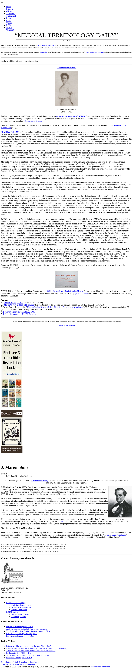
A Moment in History (66, 68)
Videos (9, 23)
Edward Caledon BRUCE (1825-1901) (19, 312)
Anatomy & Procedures (21, 607)
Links (8, 20)
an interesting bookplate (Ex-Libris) (70, 116)
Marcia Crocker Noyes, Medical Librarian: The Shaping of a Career (55, 307)
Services (9, 9)
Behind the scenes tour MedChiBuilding (19, 314)
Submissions (35, 662)
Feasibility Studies (18, 617)
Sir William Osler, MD (10, 132)
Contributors (6, 662)
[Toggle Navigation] (2, 2)
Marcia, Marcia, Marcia (13, 302)
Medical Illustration (19, 610)
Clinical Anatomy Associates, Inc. (47, 45)
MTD (8, 25)
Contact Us (10, 30)
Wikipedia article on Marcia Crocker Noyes (65, 291)
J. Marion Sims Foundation (115, 535)
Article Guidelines (20, 662)
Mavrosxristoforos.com (100, 667)
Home (8, 6)
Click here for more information (66, 325)
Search (9, 27)
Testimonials (11, 16)
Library (9, 18)
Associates (10, 13)
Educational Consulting (15, 603)
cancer (60, 521)
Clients (9, 11)
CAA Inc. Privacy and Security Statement (18, 664)
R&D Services (12, 612)
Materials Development (21, 605)
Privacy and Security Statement (94, 52)
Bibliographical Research (21, 614)
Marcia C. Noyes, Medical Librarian (19, 305)
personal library (81, 293)
